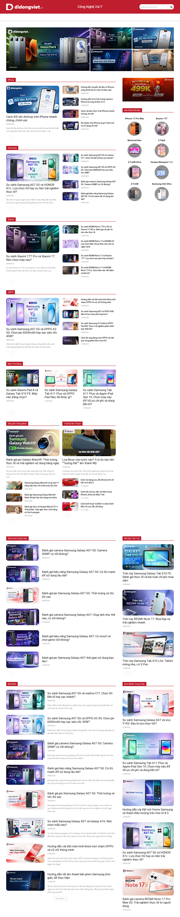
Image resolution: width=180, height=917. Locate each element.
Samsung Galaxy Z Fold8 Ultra (84, 144)
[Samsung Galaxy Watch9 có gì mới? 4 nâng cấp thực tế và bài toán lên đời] (14, 485)
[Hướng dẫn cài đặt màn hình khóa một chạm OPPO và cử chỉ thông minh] (70, 302)
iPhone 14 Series (92, 80)
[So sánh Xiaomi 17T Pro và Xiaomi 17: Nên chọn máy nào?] (111, 38)
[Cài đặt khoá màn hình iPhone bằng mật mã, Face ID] (111, 60)
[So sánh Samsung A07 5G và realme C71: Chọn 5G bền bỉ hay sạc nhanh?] (70, 158)
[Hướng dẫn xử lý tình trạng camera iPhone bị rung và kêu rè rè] (70, 102)
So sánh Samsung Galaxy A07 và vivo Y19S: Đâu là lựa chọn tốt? (146, 721)
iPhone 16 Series (56, 80)
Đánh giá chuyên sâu (17, 538)
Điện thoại (39, 538)
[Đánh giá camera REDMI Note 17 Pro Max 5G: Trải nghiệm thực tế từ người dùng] (148, 882)
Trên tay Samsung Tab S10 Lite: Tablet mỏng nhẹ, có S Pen (147, 662)
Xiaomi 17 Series (27, 220)
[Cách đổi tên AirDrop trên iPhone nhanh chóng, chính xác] (153, 38)
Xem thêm (60, 898)
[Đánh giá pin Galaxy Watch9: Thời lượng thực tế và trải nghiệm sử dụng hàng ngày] (32, 442)
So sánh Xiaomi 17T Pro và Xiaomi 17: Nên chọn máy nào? (30, 258)
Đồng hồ (66, 538)
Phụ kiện (95, 538)
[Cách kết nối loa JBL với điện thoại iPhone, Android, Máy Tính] (70, 494)
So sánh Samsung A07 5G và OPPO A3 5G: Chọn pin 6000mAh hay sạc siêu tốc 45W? (98, 170)
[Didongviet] (24, 7)
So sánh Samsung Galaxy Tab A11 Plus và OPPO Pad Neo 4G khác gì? (61, 393)
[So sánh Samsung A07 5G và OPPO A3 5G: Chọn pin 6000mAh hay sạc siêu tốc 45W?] (70, 170)
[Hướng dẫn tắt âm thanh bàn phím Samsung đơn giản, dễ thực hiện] (25, 881)
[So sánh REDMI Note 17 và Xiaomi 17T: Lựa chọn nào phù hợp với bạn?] (70, 258)
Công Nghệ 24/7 (90, 7)
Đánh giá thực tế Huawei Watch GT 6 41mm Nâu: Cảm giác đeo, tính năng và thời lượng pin (41, 509)
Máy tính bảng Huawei (107, 360)
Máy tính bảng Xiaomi (85, 360)
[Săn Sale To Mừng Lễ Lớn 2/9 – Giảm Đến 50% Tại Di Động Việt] (148, 89)
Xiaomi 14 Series (64, 220)
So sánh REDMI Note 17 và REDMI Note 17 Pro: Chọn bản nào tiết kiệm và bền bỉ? (97, 270)
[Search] (171, 6)
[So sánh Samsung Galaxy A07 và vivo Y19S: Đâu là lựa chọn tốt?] (148, 703)
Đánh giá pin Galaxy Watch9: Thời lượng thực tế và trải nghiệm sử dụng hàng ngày (32, 461)
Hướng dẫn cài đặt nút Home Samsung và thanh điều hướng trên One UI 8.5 (147, 811)
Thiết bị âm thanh (81, 538)
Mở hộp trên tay (132, 538)
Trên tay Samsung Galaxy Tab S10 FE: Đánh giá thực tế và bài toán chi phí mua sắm (148, 577)
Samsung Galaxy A (108, 144)
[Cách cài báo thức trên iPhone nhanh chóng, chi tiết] (70, 114)
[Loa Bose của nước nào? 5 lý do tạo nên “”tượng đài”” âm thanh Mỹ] (89, 442)
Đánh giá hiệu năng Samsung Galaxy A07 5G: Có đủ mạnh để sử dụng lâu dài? (97, 196)
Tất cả (25, 80)
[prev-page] (8, 137)
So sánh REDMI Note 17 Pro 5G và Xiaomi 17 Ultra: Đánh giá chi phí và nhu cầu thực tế (96, 229)
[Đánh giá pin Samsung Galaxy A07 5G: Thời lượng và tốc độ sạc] (22, 595)
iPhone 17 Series (39, 80)
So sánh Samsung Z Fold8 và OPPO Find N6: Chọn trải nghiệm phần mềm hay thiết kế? (97, 326)
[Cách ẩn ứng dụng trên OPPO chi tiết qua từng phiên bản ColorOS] (70, 340)
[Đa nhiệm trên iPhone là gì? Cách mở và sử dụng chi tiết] (70, 126)
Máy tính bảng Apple (40, 360)
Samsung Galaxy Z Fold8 (57, 144)
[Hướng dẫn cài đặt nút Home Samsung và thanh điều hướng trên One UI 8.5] (148, 792)
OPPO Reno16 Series (80, 292)
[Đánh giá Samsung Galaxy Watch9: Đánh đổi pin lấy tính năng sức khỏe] (14, 497)
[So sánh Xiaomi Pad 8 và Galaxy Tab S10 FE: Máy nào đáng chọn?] (48, 49)
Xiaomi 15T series (46, 220)
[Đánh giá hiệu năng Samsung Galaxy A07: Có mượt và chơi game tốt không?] (22, 638)
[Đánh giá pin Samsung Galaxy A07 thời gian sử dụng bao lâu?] (22, 660)
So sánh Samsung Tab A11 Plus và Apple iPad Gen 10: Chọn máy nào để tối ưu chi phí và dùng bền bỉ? (98, 397)
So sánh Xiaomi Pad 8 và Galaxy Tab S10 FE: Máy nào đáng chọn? (22, 393)
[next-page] (12, 137)
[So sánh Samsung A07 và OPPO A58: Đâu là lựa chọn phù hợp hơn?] (70, 314)
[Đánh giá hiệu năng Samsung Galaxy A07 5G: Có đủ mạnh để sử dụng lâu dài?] (70, 196)
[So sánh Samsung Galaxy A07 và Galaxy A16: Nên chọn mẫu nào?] (25, 828)
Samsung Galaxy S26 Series (31, 144)
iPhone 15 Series (74, 80)
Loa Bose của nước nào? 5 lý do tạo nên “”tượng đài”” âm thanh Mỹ (88, 461)
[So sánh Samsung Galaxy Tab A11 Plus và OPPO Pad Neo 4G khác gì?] (61, 378)
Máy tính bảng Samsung (62, 360)
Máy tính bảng (52, 538)
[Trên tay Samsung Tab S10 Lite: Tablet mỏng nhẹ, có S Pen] (148, 644)
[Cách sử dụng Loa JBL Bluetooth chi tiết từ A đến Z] (70, 482)
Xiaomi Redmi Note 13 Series (87, 220)
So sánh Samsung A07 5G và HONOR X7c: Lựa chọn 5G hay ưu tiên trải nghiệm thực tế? (32, 188)
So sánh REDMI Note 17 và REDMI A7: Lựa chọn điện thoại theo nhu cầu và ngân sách (98, 244)
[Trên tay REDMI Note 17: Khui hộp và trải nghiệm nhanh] (148, 602)
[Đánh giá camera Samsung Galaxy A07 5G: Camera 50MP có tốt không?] (70, 184)
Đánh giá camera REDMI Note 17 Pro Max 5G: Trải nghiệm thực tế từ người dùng (146, 902)
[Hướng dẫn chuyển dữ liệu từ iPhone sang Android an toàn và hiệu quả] (153, 60)
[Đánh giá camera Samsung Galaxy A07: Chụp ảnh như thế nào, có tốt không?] (22, 617)
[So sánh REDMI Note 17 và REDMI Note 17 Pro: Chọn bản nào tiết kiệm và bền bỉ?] (70, 270)
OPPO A (96, 292)
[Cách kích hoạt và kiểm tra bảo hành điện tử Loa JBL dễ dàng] (70, 506)
